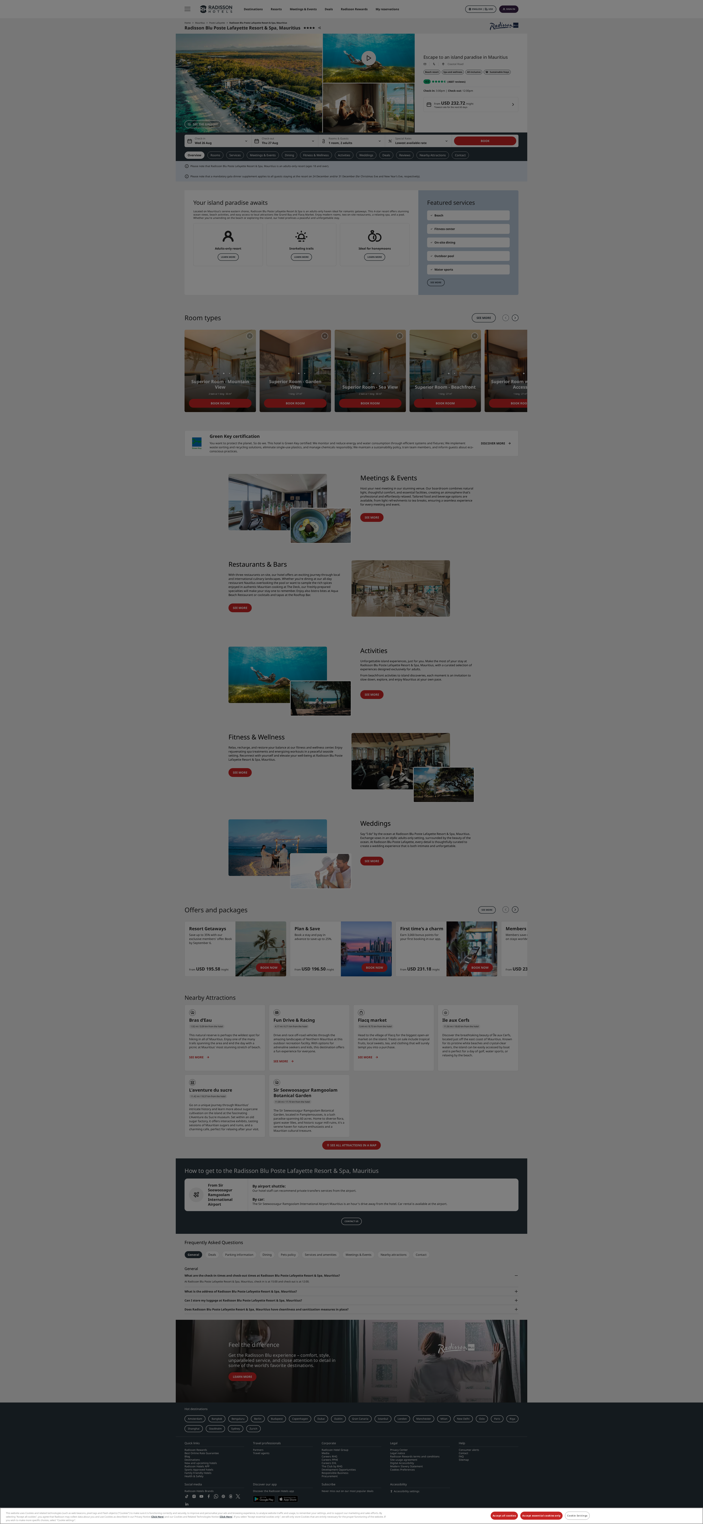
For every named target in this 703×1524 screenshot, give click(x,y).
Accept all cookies (504, 1515)
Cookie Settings (577, 1515)
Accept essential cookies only (541, 1515)
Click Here (157, 1516)
